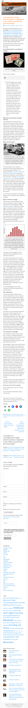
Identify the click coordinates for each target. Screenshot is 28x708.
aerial (4, 598)
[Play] (5, 77)
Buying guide (6, 559)
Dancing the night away (15, 675)
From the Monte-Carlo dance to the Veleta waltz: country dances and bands (16, 661)
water (16, 639)
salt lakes (20, 628)
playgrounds (14, 622)
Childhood (5, 561)
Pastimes (5, 579)
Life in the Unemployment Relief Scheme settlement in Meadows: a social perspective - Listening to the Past (13, 449)
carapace (10, 608)
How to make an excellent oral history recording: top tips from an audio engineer (16, 689)
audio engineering (11, 598)
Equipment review (7, 566)
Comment (6, 468)
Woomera (8, 642)
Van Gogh (12, 639)
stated (8, 206)
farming (6, 616)
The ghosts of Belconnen (15, 665)
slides (13, 633)
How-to (5, 571)
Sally (14, 25)
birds (20, 603)
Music (4, 575)
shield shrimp (7, 633)
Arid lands (5, 554)
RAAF (4, 580)
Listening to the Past (16, 704)
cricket (14, 610)
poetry (19, 622)
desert (6, 613)
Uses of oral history (8, 590)
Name (5, 486)
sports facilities (7, 635)
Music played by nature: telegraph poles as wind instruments (15, 671)
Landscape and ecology (9, 572)
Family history (6, 567)
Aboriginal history (7, 548)
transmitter (21, 635)
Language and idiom (8, 574)
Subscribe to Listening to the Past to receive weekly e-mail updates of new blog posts (14, 531)
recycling (12, 628)
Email (5, 491)
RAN (4, 582)
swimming (15, 635)
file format (13, 615)
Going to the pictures (14, 679)
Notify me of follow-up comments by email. (12, 504)
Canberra (5, 608)
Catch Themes (18, 706)
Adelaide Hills (8, 414)
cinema (10, 610)
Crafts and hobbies (8, 562)
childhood (18, 607)
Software (5, 587)
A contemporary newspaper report (13, 34)
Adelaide (5, 549)
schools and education (18, 631)
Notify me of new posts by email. (11, 509)
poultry (13, 415)
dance (19, 610)
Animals (5, 553)
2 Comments (19, 25)
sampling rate (8, 631)
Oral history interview (15, 414)
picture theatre (7, 622)
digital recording (16, 613)
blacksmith (11, 605)
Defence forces (7, 564)
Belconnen (20, 598)
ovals (15, 620)
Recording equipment (8, 584)
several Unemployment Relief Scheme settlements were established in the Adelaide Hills (13, 31)
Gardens (5, 569)
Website (5, 497)
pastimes (19, 620)
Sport (4, 588)
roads (15, 628)
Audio (4, 557)
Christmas (5, 610)
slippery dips (18, 633)
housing (17, 617)
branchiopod (18, 605)
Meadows (9, 415)
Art (4, 556)
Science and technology (9, 585)
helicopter (12, 617)
